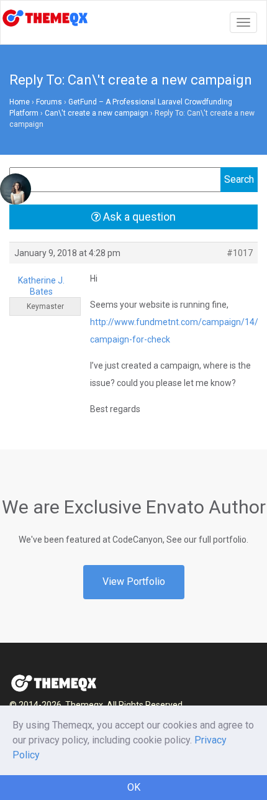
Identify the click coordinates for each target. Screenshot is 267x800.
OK (133, 787)
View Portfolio (133, 581)
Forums (49, 102)
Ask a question (138, 216)
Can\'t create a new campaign (96, 113)
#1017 (240, 253)
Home (19, 102)
